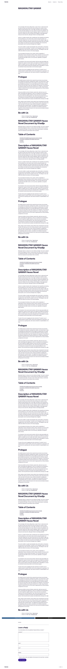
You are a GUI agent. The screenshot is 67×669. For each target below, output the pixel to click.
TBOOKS (6, 2)
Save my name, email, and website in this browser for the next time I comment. (34, 657)
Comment (20, 632)
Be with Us (22, 141)
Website (19, 652)
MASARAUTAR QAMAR (29, 8)
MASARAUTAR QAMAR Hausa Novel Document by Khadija (31, 262)
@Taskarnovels (34, 117)
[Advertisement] (33, 18)
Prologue (21, 140)
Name (19, 643)
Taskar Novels (35, 116)
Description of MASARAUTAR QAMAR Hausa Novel (29, 139)
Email (19, 647)
